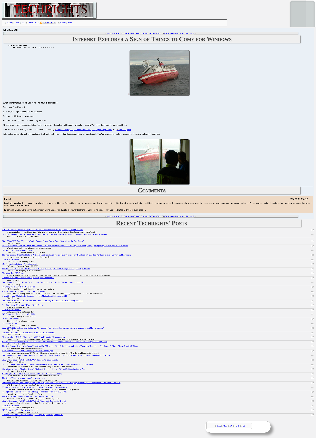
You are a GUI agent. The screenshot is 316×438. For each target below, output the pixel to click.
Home (9, 23)
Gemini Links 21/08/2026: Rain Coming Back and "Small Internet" (28, 332)
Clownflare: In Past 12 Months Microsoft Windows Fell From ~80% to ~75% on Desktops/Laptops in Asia (43, 369)
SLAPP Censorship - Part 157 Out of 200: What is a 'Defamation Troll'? (30, 360)
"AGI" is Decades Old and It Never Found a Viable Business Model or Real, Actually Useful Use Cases (42, 230)
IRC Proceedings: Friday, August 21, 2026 (18, 314)
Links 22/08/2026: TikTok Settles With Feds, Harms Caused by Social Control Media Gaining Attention (42, 300)
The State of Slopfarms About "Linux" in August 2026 (23, 378)
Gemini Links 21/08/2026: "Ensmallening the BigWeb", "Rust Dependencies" (32, 415)
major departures (83, 130)
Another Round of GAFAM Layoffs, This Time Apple (23, 291)
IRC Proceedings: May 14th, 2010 (179, 33)
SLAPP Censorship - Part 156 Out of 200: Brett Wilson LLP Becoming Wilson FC (34, 401)
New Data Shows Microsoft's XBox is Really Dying (22, 305)
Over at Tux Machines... (11, 259)
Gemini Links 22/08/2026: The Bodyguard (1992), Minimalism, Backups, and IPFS (34, 296)
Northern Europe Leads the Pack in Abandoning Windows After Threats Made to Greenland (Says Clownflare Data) (47, 364)
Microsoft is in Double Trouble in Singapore (19, 250)
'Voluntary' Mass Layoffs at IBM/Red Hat (18, 287)
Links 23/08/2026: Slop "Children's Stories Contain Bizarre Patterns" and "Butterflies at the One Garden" (43, 241)
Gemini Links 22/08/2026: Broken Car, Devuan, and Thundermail (28, 278)
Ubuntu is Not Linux (10, 323)
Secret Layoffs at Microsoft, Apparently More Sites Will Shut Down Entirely (32, 373)
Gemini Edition (34, 23)
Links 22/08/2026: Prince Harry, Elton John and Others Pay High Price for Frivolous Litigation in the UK (43, 282)
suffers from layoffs (65, 130)
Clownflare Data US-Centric (13, 273)
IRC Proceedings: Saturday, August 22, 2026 (19, 264)
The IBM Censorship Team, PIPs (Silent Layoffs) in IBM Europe (27, 396)
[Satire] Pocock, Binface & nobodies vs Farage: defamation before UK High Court (34, 392)
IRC (23, 23)
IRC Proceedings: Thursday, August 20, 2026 (20, 410)
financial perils (125, 130)
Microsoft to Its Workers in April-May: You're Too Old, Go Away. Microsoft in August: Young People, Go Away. (46, 268)
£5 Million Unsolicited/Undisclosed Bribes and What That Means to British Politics (34, 387)
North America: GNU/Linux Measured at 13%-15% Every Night (27, 351)
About (16, 23)
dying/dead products (103, 130)
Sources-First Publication (11, 319)
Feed (70, 23)
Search (63, 23)
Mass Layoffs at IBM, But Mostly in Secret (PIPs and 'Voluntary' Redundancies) (33, 337)
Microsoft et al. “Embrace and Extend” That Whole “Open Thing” (135, 33)
